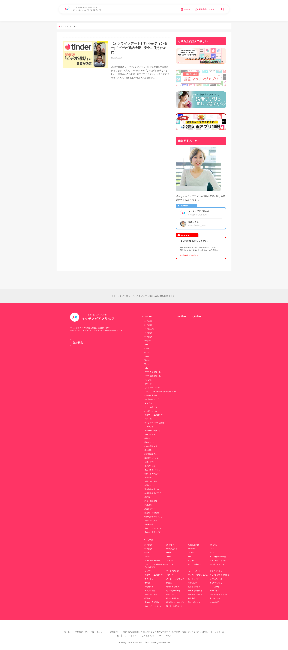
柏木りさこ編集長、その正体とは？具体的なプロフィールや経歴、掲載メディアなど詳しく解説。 (166, 632)
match (146, 348)
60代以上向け (171, 549)
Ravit (146, 356)
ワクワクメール (216, 579)
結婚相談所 (148, 524)
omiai (146, 352)
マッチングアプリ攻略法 (154, 423)
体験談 (147, 438)
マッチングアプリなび (142, 642)
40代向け (148, 333)
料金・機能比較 (150, 501)
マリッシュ (148, 427)
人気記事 (197, 316)
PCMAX (191, 553)
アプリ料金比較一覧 (152, 372)
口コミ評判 (148, 462)
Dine (146, 345)
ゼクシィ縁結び (150, 395)
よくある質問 (148, 636)
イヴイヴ (148, 384)
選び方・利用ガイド (152, 532)
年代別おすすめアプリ (153, 493)
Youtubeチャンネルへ (189, 255)
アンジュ (148, 380)
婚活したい (148, 485)
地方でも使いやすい (152, 470)
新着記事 (182, 316)
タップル (148, 403)
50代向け (148, 337)
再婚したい (148, 442)
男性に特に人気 (150, 520)
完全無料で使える (151, 489)
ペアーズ (148, 419)
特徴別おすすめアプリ (153, 517)
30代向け (148, 325)
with (146, 368)
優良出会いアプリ (206, 9)
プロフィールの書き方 (153, 415)
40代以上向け (150, 329)
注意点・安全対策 (151, 513)
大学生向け (148, 477)
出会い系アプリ (150, 446)
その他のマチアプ (151, 399)
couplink (147, 341)
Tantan (147, 360)
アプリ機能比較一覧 (152, 376)
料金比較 (148, 505)
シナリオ (169, 564)
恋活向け (148, 497)
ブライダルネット (217, 571)
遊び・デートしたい (152, 528)
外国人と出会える (151, 474)
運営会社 (114, 632)
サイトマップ (165, 636)
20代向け (148, 321)
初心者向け (148, 450)
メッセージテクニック (153, 431)
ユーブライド (149, 434)
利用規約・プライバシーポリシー (89, 632)
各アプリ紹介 (149, 466)
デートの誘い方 (150, 407)
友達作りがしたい (151, 458)
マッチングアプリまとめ (198, 575)
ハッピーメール (150, 411)
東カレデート (149, 509)
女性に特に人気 (150, 481)
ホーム (187, 9)
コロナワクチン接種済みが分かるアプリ (160, 391)
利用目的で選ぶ (150, 454)
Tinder (147, 364)
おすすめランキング (152, 388)
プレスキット (130, 636)
